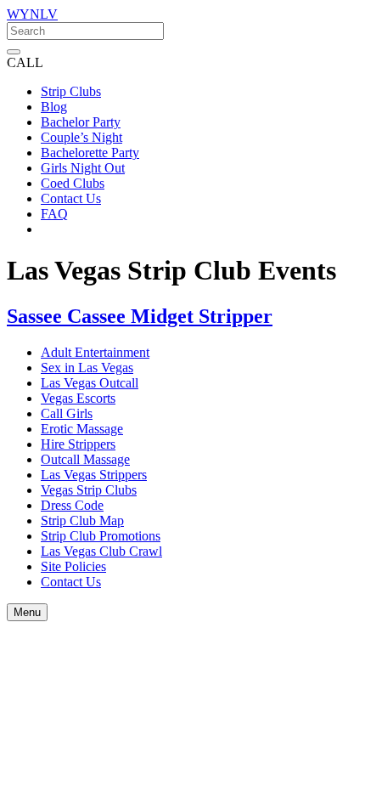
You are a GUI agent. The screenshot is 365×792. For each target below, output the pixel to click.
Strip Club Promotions (100, 536)
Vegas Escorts (78, 398)
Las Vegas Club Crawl (101, 551)
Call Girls (67, 413)
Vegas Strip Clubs (89, 490)
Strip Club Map (82, 520)
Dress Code (72, 505)
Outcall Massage (85, 459)
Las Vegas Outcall (89, 383)
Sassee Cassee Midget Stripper (139, 316)
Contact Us (71, 581)
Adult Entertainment (95, 352)
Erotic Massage (82, 428)
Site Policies (73, 566)
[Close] (13, 51)
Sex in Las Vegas (87, 367)
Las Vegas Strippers (94, 474)
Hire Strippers (78, 444)
